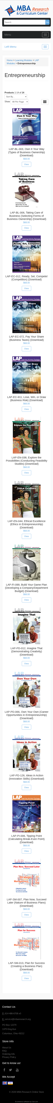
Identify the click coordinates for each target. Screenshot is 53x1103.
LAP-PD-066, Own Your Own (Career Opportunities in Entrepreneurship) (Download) (26, 715)
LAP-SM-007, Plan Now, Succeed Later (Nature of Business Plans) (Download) (26, 902)
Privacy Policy (9, 1057)
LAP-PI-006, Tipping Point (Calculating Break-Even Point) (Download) (26, 839)
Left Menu (10, 46)
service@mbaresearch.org (18, 1019)
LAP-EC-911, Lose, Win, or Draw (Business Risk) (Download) (26, 399)
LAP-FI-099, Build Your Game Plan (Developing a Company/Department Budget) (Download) (26, 588)
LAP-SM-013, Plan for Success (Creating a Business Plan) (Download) (26, 966)
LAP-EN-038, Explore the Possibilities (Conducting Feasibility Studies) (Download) (26, 460)
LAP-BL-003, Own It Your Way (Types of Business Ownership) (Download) (26, 152)
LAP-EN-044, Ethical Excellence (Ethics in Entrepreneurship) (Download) (26, 524)
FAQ (4, 1051)
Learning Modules (23, 60)
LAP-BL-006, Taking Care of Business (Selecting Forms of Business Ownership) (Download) (26, 216)
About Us (6, 1047)
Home (10, 60)
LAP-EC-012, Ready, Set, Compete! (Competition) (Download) (26, 278)
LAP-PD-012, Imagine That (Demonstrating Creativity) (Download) (26, 651)
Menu (7, 34)
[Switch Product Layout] (44, 102)
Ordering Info (8, 1054)
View (26, 164)
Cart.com (35, 1101)
